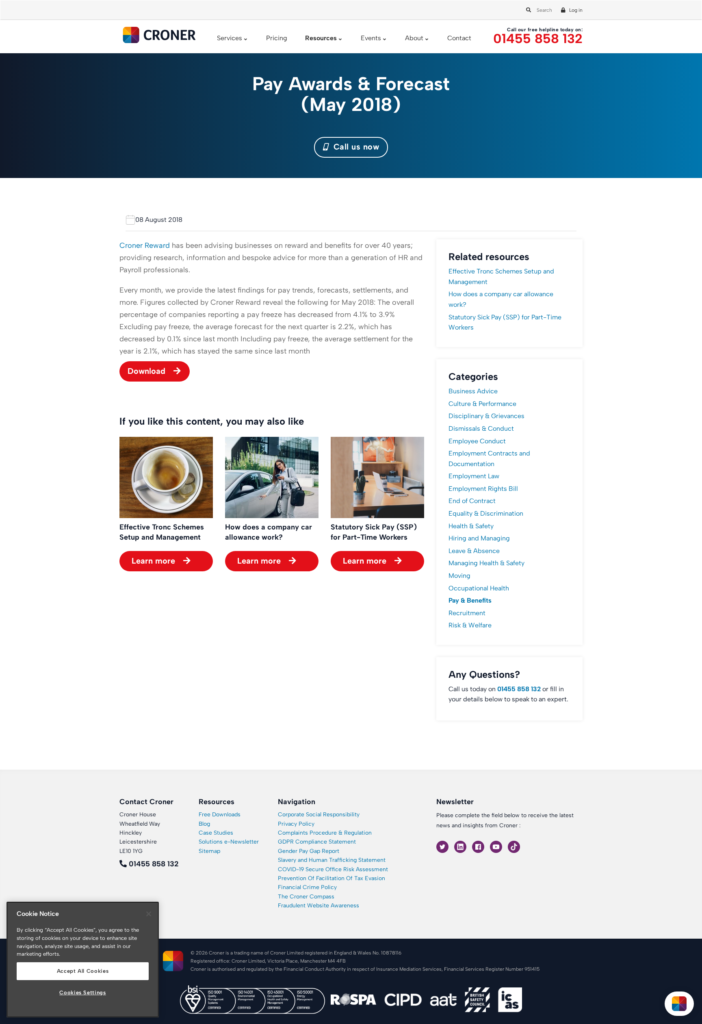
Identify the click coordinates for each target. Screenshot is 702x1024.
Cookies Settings (82, 992)
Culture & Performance (482, 404)
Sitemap (209, 851)
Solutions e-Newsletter (229, 841)
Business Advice (473, 391)
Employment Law (473, 476)
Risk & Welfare (470, 625)
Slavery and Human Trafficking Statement (332, 860)
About (414, 38)
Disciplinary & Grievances (486, 416)
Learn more (153, 561)
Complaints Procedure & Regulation (325, 832)
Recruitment (466, 613)
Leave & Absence (474, 551)
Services (229, 38)
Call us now (355, 147)
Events (371, 38)
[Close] (149, 914)
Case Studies (216, 832)
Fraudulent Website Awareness (318, 905)
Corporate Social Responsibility (319, 814)
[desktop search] (527, 8)
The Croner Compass (306, 896)
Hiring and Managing (479, 538)
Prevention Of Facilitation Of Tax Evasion (331, 878)
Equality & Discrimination (485, 513)
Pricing (276, 38)
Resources (321, 38)
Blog (204, 823)
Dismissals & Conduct (481, 428)
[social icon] (443, 846)
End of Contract (472, 501)
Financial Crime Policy (307, 887)
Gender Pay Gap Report (308, 851)
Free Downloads (219, 814)
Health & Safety (471, 526)
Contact (459, 38)
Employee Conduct (477, 441)
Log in (576, 10)
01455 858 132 (538, 39)
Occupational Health (478, 588)
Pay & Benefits (470, 600)
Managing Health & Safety (486, 563)
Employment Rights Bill (483, 488)
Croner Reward (144, 245)
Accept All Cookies (83, 971)
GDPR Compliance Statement (317, 841)
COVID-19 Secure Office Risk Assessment (333, 869)
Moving (459, 575)
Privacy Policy (296, 823)
